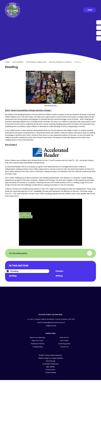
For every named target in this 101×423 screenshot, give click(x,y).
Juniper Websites (57, 358)
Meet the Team (37, 341)
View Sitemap (50, 361)
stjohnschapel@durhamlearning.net (51, 322)
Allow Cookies (25, 214)
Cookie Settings (26, 217)
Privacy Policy (50, 370)
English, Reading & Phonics (60, 62)
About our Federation (37, 338)
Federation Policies (37, 344)
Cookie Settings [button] (50, 372)
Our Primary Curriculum (36, 62)
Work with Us (64, 338)
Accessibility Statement (50, 364)
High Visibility (50, 367)
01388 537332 (51, 326)
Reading (77, 62)
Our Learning (17, 62)
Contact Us (64, 347)
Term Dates (64, 341)
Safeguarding (38, 347)
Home (7, 62)
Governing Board (64, 344)
